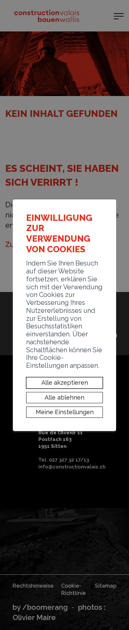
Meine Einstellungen (65, 412)
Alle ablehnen (64, 397)
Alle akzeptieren (64, 382)
